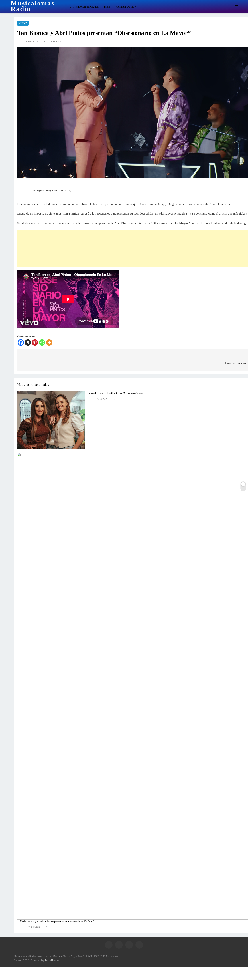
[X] (28, 342)
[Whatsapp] (42, 342)
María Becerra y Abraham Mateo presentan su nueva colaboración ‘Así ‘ (57, 921)
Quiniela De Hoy (126, 6)
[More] (49, 342)
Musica (23, 23)
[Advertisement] (90, 248)
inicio (107, 6)
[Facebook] (21, 342)
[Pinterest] (35, 342)
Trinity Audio (51, 190)
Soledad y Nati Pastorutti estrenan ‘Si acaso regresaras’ (116, 393)
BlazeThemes (52, 960)
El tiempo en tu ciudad (84, 6)
